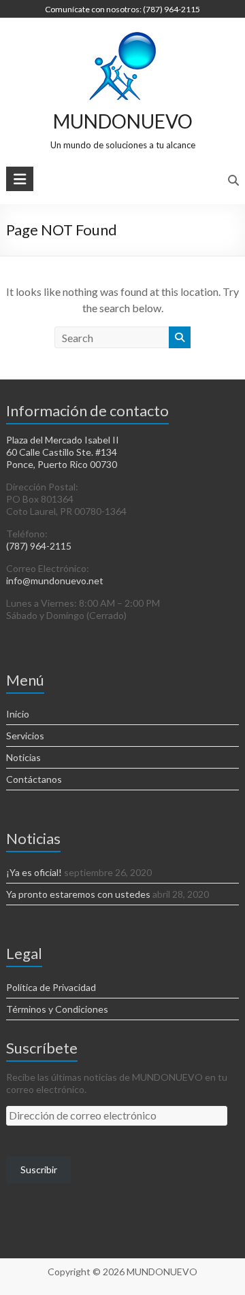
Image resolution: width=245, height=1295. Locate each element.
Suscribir (38, 1169)
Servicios (25, 735)
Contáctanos (34, 779)
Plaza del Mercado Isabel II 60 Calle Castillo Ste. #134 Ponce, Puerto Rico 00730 (62, 452)
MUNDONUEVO (123, 121)
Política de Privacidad (51, 987)
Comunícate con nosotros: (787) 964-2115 (122, 9)
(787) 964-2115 (38, 546)
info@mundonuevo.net (54, 580)
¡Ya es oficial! (34, 872)
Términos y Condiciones (57, 1009)
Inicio (17, 714)
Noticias (23, 757)
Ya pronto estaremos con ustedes (78, 894)
